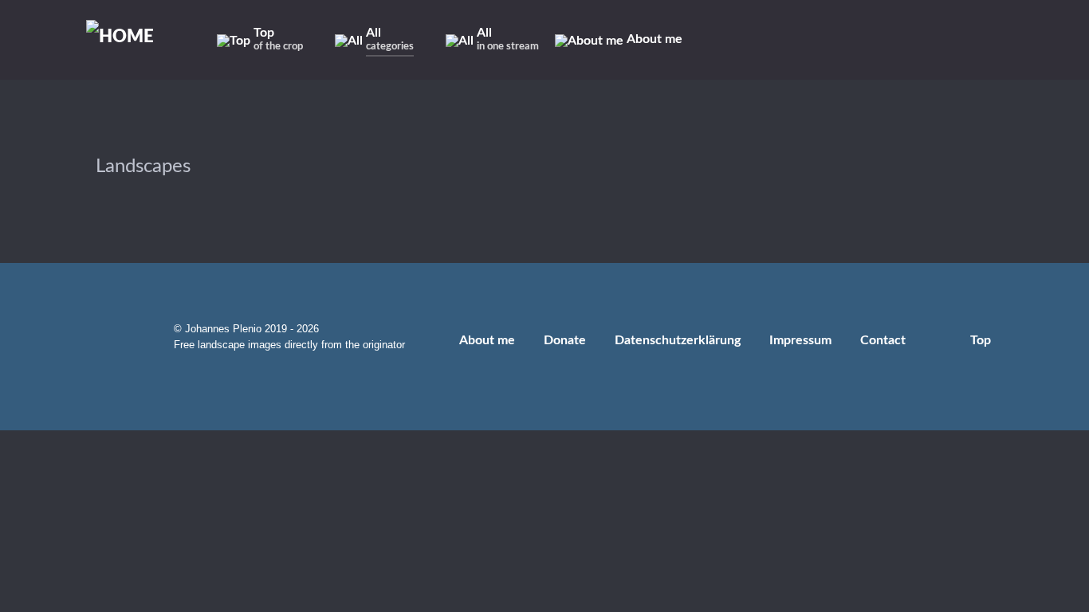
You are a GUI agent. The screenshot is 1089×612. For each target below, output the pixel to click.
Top (982, 340)
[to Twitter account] (855, 39)
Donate (565, 340)
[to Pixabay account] (901, 39)
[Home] (128, 38)
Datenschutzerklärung (678, 340)
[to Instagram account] (831, 39)
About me (487, 340)
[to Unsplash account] (945, 39)
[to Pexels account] (923, 39)
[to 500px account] (878, 39)
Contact (883, 340)
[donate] (1005, 39)
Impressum (800, 340)
